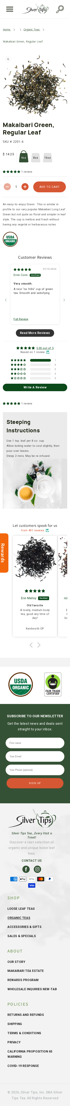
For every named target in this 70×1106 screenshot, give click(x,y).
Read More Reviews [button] (35, 333)
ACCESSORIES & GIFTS (24, 927)
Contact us (32, 860)
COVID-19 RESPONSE (23, 1066)
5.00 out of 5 (45, 348)
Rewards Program (23, 980)
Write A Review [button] (35, 387)
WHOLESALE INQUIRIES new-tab (32, 989)
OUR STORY (16, 962)
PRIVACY (14, 1042)
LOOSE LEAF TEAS (21, 909)
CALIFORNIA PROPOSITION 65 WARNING (29, 1054)
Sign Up (35, 783)
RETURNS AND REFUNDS (25, 1015)
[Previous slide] (6, 300)
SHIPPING (14, 1024)
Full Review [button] (21, 319)
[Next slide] (64, 300)
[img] (22, 269)
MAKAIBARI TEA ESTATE (25, 971)
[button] (10, 9)
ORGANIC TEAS (18, 918)
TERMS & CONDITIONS (24, 1033)
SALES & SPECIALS (21, 936)
